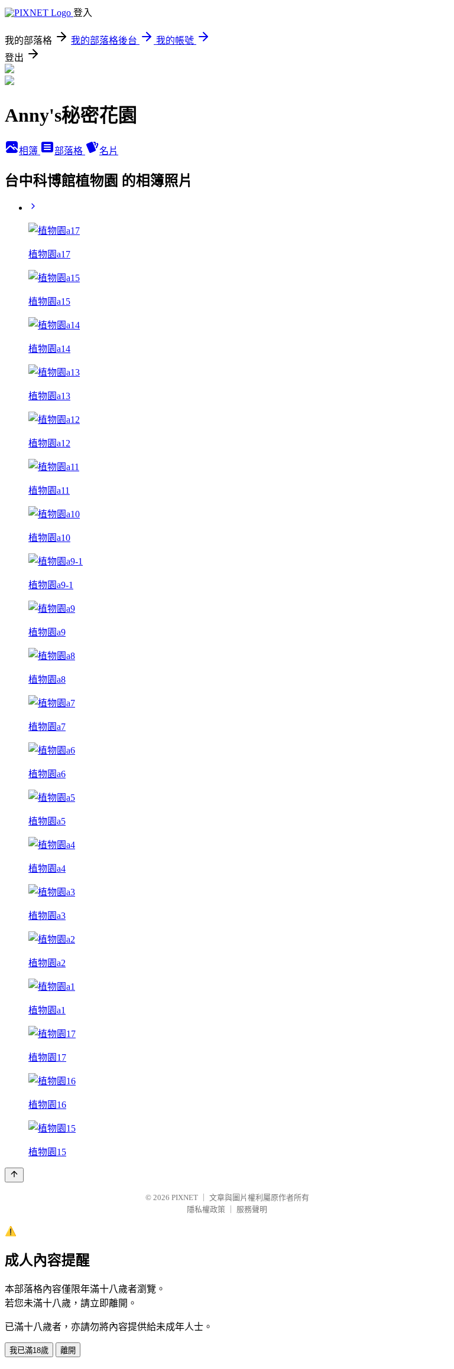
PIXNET (184, 1197)
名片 (108, 151)
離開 (68, 1350)
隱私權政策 (206, 1209)
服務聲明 (251, 1209)
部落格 (69, 151)
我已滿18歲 (28, 1350)
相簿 (29, 151)
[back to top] (14, 1175)
